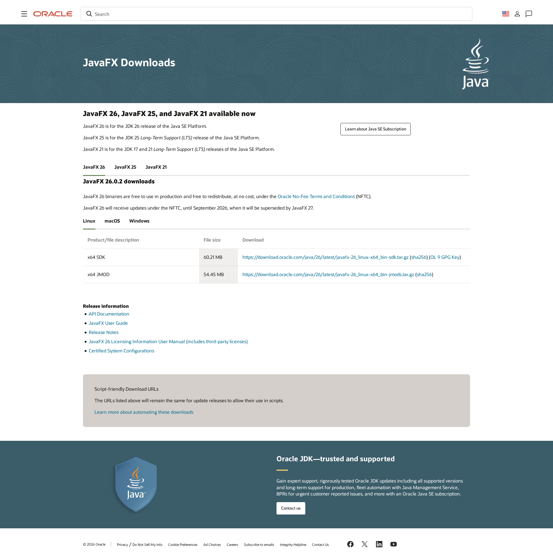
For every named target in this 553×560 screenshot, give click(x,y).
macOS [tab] (112, 221)
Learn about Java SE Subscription (375, 129)
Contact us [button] (291, 508)
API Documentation (109, 314)
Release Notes (103, 332)
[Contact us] (528, 13)
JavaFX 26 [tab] (94, 167)
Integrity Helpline (293, 544)
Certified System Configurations (121, 351)
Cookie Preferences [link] (183, 544)
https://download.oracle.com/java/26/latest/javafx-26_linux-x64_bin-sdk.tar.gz (326, 257)
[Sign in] (517, 13)
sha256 (418, 257)
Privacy (122, 544)
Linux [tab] (89, 221)
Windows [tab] (139, 221)
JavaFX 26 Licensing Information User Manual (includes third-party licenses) (168, 341)
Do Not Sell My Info (147, 544)
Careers (232, 544)
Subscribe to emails (259, 544)
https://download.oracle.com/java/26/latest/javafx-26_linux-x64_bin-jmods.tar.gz (328, 274)
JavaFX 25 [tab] (125, 167)
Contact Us (320, 544)
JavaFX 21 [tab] (156, 167)
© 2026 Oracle (94, 544)
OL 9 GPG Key (444, 257)
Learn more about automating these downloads (143, 412)
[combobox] (276, 14)
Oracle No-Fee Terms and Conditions (316, 196)
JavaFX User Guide (108, 323)
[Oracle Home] (53, 14)
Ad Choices (212, 544)
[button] (24, 13)
